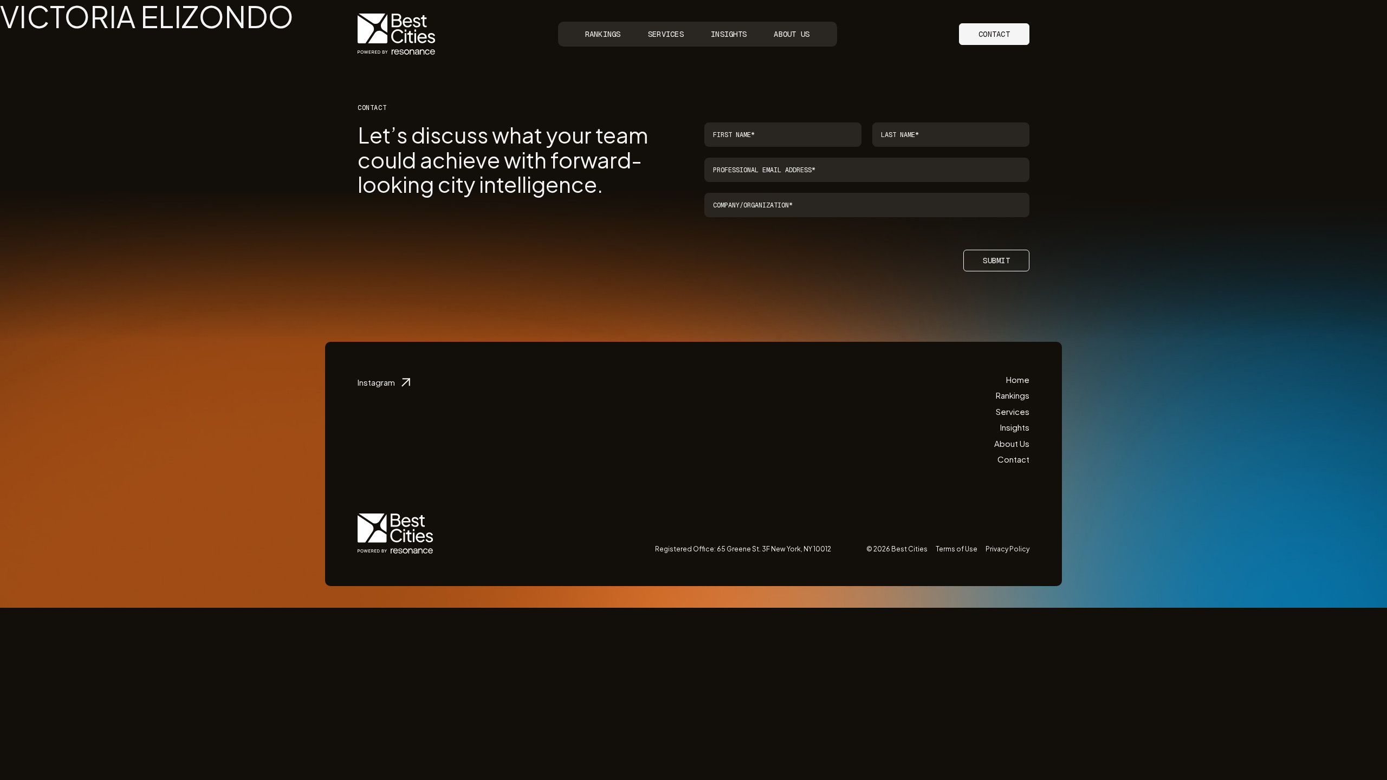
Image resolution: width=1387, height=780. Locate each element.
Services (666, 34)
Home (1017, 379)
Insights (729, 34)
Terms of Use (956, 549)
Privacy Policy (1007, 549)
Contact (994, 34)
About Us (791, 34)
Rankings (603, 34)
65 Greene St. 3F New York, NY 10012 (774, 549)
